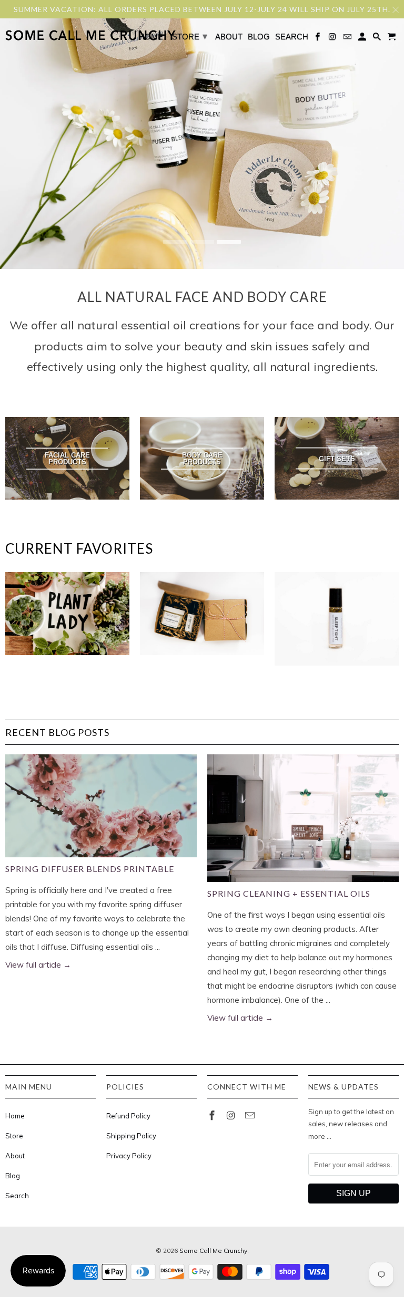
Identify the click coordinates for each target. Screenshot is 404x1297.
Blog (12, 1175)
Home (15, 1116)
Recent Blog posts (57, 732)
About (15, 1155)
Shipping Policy (131, 1136)
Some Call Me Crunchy (213, 1250)
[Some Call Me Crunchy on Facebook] (213, 1115)
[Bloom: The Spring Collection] (67, 618)
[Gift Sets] (202, 618)
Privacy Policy (129, 1155)
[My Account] (363, 38)
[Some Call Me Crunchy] (48, 36)
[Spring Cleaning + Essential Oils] (303, 818)
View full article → (38, 965)
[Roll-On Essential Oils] (337, 623)
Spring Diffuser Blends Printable (89, 869)
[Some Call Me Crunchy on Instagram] (232, 1115)
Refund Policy (128, 1116)
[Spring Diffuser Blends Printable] (101, 805)
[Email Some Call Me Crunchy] (251, 1115)
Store (14, 1136)
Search (17, 1195)
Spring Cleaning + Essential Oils (288, 893)
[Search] (377, 38)
